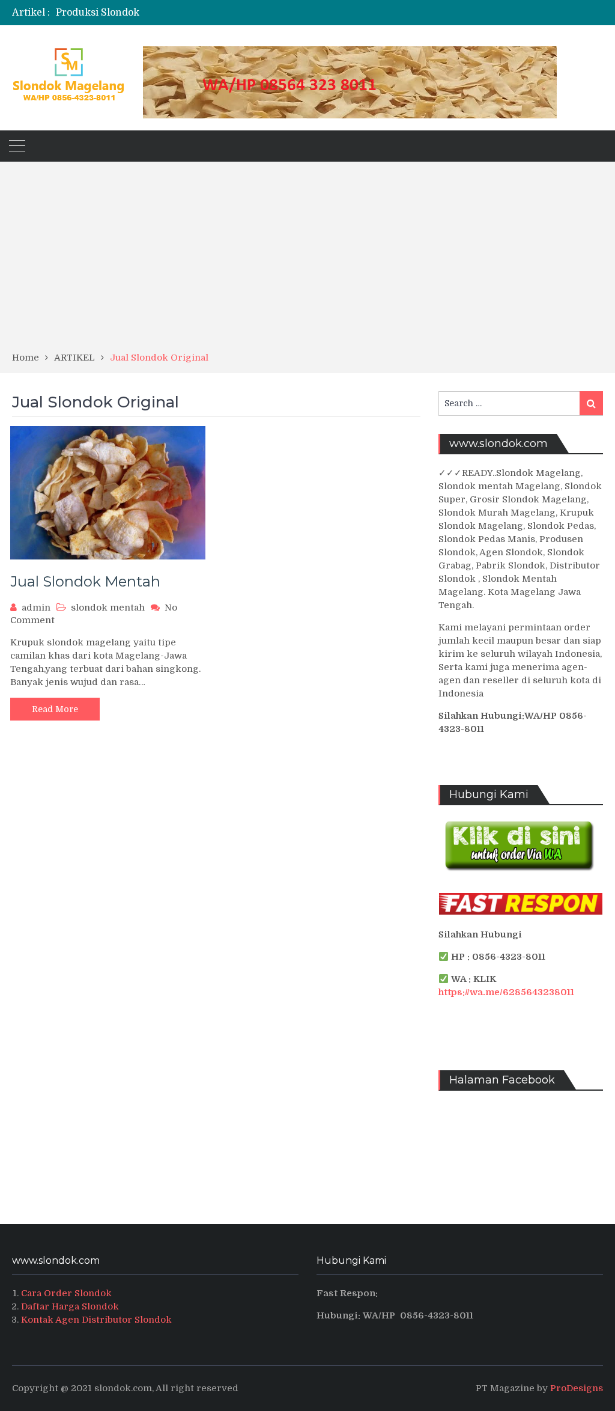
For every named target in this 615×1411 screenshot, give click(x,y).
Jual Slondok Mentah (85, 581)
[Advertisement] (307, 261)
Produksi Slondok (97, 12)
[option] (211, 12)
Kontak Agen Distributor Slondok (96, 1319)
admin (36, 607)
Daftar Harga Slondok (70, 1306)
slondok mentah (108, 607)
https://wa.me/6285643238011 (506, 992)
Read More (55, 709)
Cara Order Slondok (66, 1293)
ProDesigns (576, 1388)
